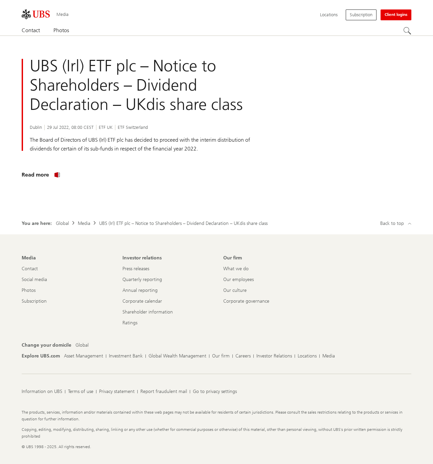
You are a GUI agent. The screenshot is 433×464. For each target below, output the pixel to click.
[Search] (407, 31)
